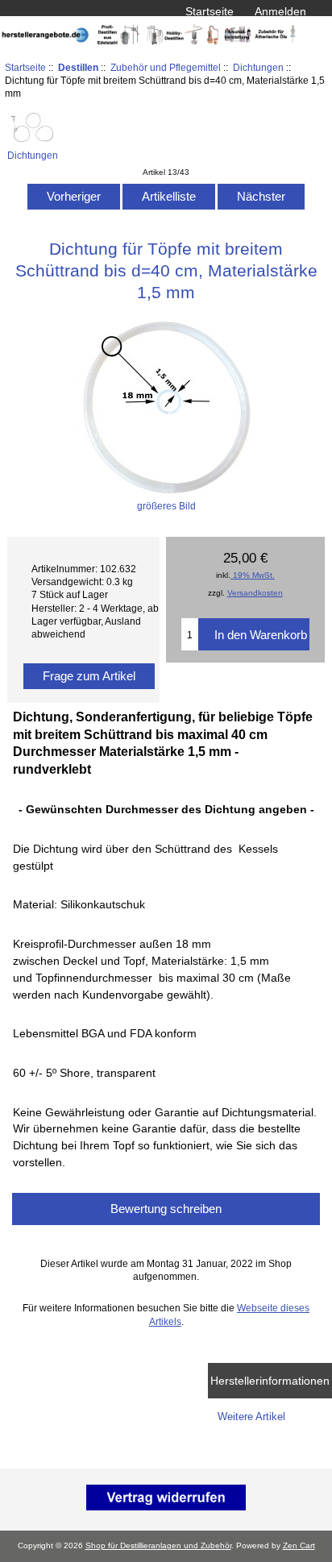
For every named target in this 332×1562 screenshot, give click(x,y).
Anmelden (280, 11)
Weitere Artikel (251, 1416)
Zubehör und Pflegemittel (165, 67)
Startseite (209, 11)
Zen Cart (299, 1545)
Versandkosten (255, 592)
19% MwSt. (252, 575)
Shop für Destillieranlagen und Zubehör (158, 1545)
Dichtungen (258, 67)
